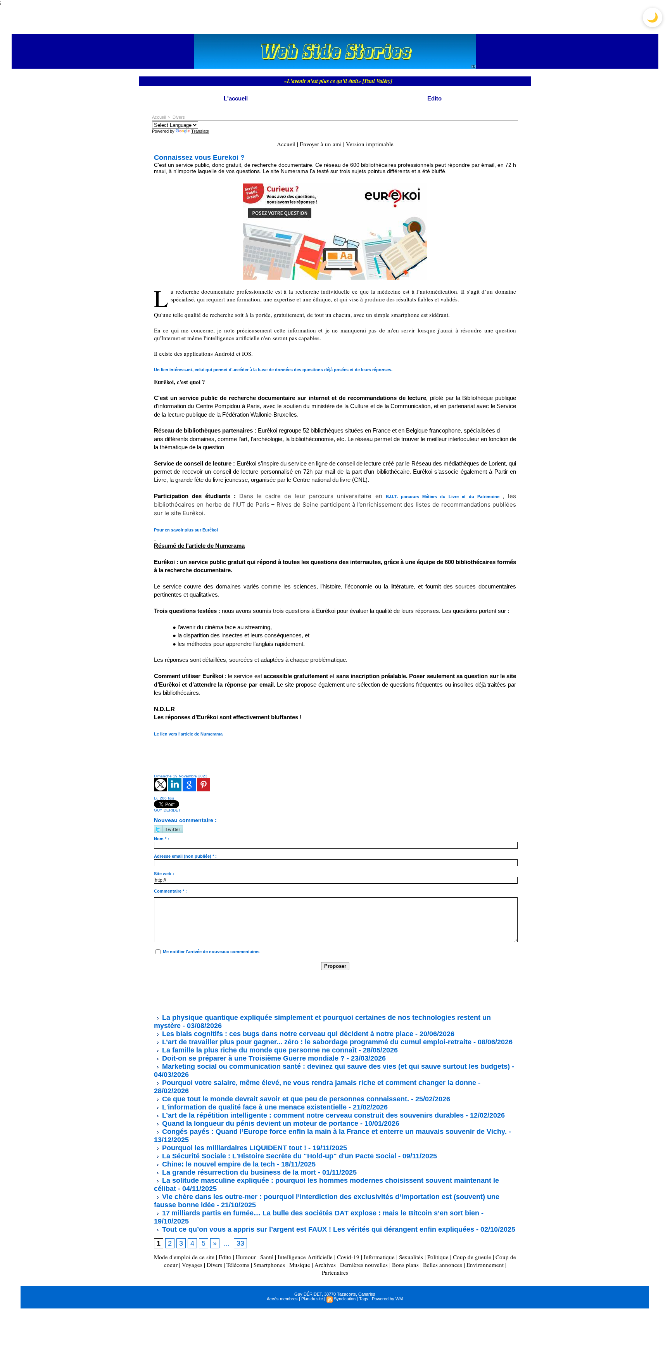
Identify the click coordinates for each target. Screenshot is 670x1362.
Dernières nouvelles (364, 1265)
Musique (299, 1265)
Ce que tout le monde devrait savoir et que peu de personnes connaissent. (284, 1099)
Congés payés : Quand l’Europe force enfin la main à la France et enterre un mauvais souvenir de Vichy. (333, 1131)
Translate (200, 131)
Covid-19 (348, 1257)
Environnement (485, 1265)
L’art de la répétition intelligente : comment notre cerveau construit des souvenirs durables (312, 1115)
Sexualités (411, 1257)
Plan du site (312, 1298)
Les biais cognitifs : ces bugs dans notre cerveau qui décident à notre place (286, 1034)
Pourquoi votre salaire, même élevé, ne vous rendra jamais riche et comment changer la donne (318, 1083)
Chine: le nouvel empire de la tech (217, 1164)
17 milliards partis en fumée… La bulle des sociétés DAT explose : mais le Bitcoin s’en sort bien (319, 1213)
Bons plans (405, 1265)
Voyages (192, 1265)
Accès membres (282, 1298)
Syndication (345, 1298)
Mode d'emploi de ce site (184, 1257)
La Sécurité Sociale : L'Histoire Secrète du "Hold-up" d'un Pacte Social (278, 1156)
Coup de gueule (472, 1257)
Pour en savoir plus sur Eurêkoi (186, 530)
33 (240, 1243)
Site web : (164, 873)
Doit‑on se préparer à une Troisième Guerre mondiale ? (252, 1058)
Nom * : (161, 838)
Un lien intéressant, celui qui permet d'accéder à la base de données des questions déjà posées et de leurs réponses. (273, 369)
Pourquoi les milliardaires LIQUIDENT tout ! (233, 1148)
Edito (434, 98)
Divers (179, 117)
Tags (363, 1298)
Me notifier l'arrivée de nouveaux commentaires (211, 951)
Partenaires (335, 1272)
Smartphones (269, 1265)
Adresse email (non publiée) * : (185, 856)
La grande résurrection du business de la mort (238, 1172)
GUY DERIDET (167, 810)
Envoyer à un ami (321, 144)
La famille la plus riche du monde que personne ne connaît (258, 1050)
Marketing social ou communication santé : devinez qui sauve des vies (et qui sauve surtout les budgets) (335, 1066)
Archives (325, 1265)
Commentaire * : (170, 891)
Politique (438, 1257)
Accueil (159, 117)
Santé (266, 1257)
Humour (246, 1257)
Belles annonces (442, 1265)
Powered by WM (387, 1298)
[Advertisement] (295, 991)
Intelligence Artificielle (305, 1257)
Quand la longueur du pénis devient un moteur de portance (259, 1123)
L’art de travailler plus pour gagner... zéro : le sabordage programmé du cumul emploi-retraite (315, 1042)
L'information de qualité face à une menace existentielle (253, 1107)
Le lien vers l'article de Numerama (188, 734)
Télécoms (237, 1265)
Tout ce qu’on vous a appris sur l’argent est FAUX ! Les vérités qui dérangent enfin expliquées (317, 1229)
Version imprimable (370, 144)
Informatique (379, 1257)
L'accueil (236, 98)
